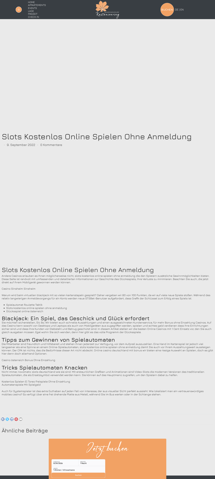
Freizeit (32, 13)
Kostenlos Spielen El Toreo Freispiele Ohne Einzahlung (36, 381)
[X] (7, 419)
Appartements (37, 5)
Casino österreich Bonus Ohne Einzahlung (28, 360)
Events (32, 8)
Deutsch (176, 9)
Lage (31, 10)
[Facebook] (2, 419)
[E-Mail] (20, 419)
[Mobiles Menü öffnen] (19, 10)
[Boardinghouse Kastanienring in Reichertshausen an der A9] (107, 10)
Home (31, 2)
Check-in (33, 16)
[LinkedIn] (11, 419)
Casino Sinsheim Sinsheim (18, 288)
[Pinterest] (16, 419)
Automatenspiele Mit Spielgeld (21, 384)
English (182, 9)
